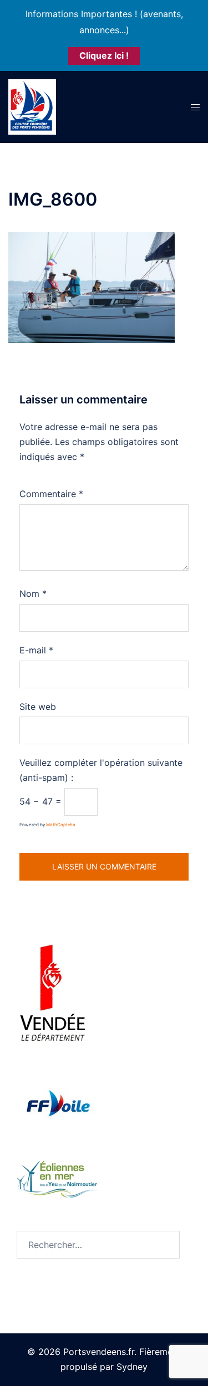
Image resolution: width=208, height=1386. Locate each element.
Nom (33, 593)
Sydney (132, 1366)
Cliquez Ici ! (104, 55)
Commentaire (51, 493)
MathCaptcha (60, 824)
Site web (37, 706)
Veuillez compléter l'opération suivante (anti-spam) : (100, 770)
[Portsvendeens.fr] (32, 105)
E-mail (36, 650)
